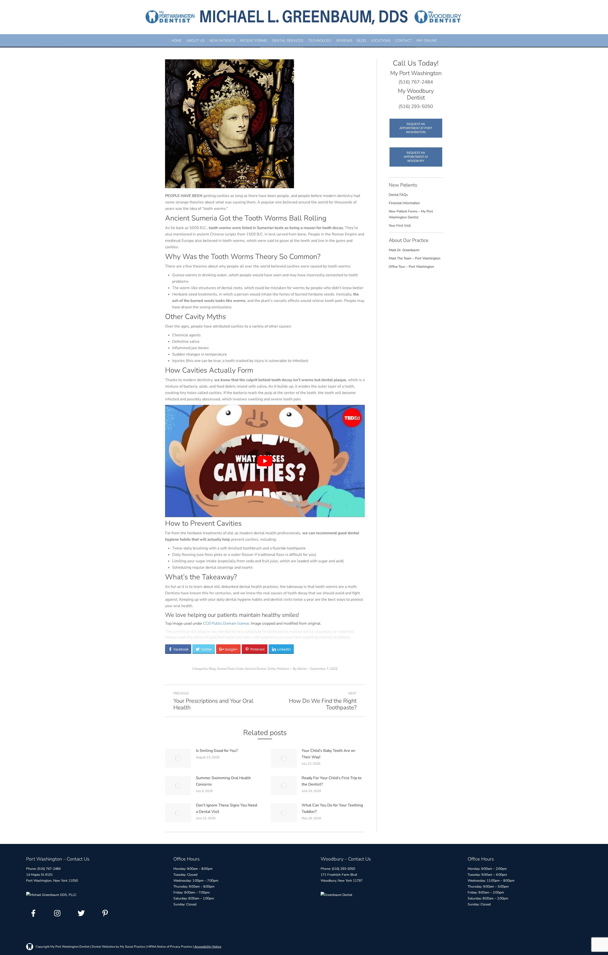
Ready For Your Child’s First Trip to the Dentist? (331, 781)
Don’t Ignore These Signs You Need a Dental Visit (226, 808)
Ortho (271, 669)
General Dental (255, 669)
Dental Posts (226, 669)
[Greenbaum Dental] (336, 895)
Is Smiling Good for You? (217, 750)
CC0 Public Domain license (226, 623)
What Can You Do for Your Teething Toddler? (332, 808)
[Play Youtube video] (265, 461)
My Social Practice (132, 946)
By (300, 669)
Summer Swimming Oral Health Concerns (223, 781)
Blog (212, 669)
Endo (239, 669)
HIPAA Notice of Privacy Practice (169, 946)
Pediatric (283, 669)
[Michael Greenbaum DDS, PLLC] (51, 895)
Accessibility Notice (207, 946)
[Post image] (178, 758)
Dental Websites (103, 946)
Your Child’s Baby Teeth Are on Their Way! (328, 754)
